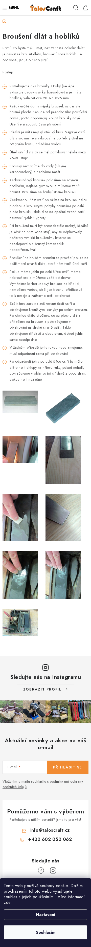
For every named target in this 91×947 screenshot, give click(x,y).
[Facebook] (41, 871)
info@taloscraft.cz (50, 830)
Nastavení (45, 915)
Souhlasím (45, 932)
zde (7, 902)
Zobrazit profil (42, 689)
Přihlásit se (67, 767)
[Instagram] (53, 871)
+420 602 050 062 (50, 839)
